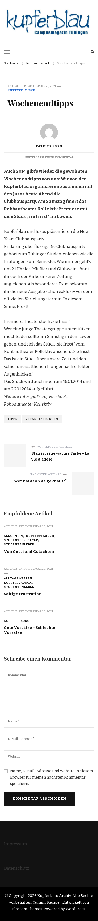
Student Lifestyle (21, 540)
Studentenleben (19, 544)
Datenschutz (16, 868)
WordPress (75, 909)
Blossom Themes (27, 909)
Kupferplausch (22, 90)
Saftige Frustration (23, 594)
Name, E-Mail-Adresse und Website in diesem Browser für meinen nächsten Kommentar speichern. (51, 777)
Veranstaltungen (41, 419)
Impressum (15, 844)
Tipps (12, 419)
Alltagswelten (18, 578)
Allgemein (13, 536)
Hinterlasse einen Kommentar (49, 157)
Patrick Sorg (49, 146)
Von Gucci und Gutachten (29, 551)
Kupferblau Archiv (54, 895)
